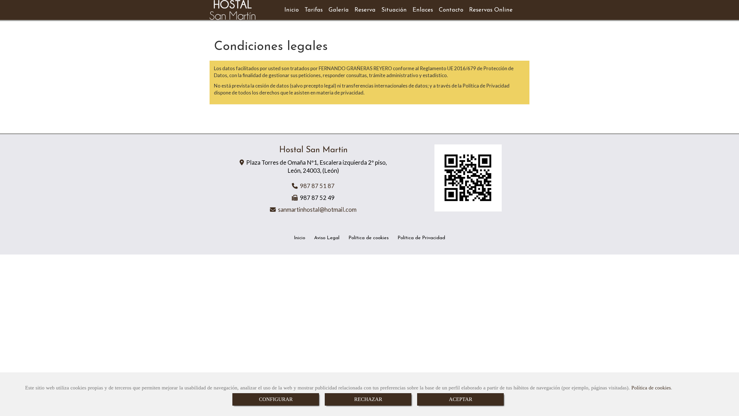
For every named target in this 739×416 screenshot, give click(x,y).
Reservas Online (491, 10)
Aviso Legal (326, 237)
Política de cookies (651, 388)
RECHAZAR (368, 399)
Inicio (291, 10)
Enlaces (423, 10)
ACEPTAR (460, 399)
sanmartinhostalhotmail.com (317, 209)
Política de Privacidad (421, 237)
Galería (339, 10)
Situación (394, 10)
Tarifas (314, 10)
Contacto (451, 10)
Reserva (365, 10)
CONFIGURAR (276, 399)
